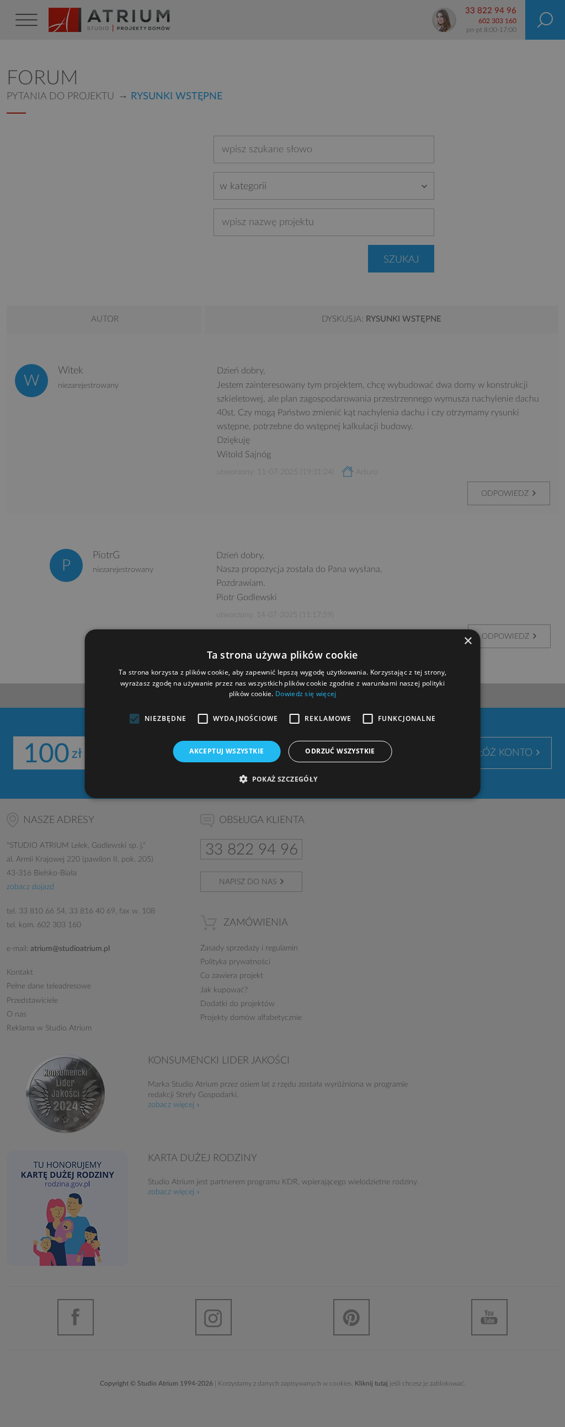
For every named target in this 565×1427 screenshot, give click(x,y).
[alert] (282, 713)
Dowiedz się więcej (305, 693)
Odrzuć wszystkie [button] (340, 751)
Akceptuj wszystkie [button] (226, 751)
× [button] (467, 641)
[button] (282, 778)
